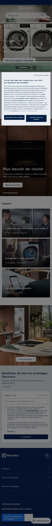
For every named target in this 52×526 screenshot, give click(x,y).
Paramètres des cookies (14, 117)
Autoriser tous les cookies (36, 118)
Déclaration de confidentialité (27, 111)
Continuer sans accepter (41, 75)
